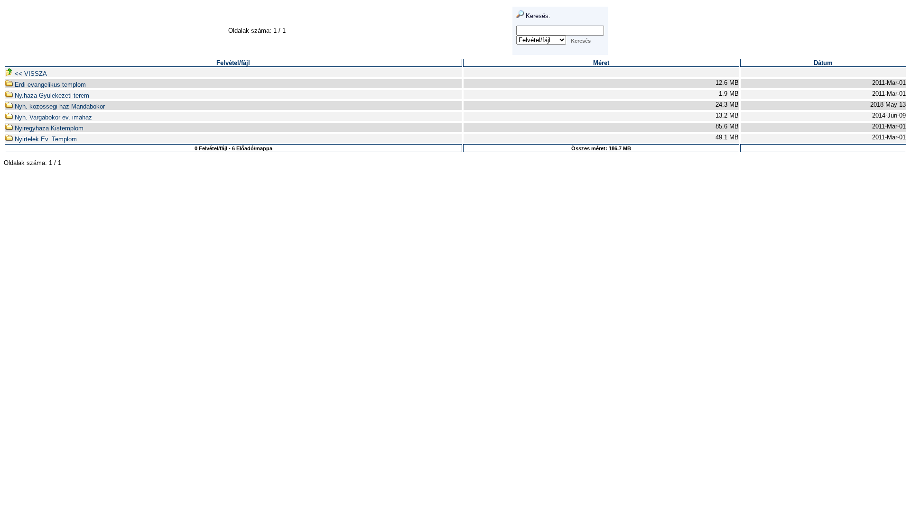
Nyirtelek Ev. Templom (45, 139)
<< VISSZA (30, 73)
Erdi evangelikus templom (49, 84)
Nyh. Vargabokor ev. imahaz (52, 117)
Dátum (823, 62)
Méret (601, 62)
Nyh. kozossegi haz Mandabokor (59, 106)
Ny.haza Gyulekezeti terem (51, 95)
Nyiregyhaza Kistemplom (48, 128)
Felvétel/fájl (233, 62)
